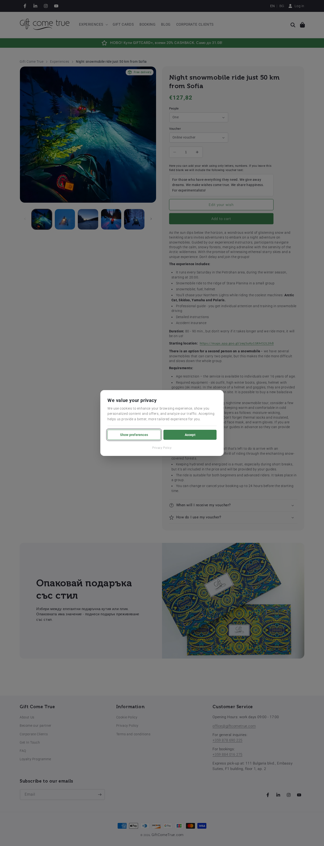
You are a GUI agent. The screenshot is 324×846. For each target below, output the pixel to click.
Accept (190, 435)
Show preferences (134, 435)
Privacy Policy (161, 447)
